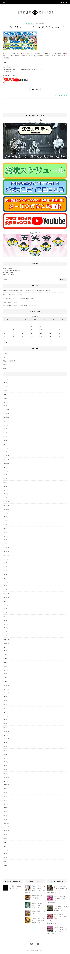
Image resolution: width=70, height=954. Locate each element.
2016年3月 (6, 857)
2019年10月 (6, 693)
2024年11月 (6, 459)
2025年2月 (6, 448)
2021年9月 (6, 605)
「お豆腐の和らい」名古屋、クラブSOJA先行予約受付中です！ (20, 306)
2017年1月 (6, 819)
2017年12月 (6, 777)
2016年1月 (6, 865)
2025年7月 (6, 428)
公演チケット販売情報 (9, 361)
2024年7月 (6, 475)
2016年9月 (6, 834)
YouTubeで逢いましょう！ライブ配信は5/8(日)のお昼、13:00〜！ (60, 929)
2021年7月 (6, 612)
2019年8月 (6, 700)
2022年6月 (6, 570)
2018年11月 (6, 735)
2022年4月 (6, 578)
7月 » (7, 343)
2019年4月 (6, 716)
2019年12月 (6, 685)
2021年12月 (6, 593)
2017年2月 (6, 815)
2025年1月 (6, 451)
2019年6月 (6, 708)
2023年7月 (6, 520)
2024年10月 (6, 463)
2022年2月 (6, 586)
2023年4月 (6, 532)
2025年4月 (6, 440)
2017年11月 (6, 781)
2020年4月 (6, 670)
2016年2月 (6, 861)
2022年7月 (6, 566)
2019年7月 (6, 704)
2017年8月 (6, 792)
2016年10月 (6, 831)
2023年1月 (6, 543)
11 (22, 329)
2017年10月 (6, 785)
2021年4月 (6, 624)
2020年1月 (6, 681)
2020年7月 (6, 658)
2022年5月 (6, 574)
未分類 (4, 368)
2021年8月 (6, 608)
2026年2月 (6, 402)
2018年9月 (6, 742)
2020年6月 (6, 662)
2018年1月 (6, 773)
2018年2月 (6, 769)
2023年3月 (6, 536)
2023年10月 (6, 509)
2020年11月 (6, 643)
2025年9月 (6, 421)
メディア (5, 357)
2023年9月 (6, 513)
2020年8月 (6, 654)
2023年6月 (6, 524)
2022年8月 (6, 562)
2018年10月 (6, 739)
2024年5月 (6, 482)
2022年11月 (6, 551)
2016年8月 (6, 838)
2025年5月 (6, 436)
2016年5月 (6, 850)
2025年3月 (6, 444)
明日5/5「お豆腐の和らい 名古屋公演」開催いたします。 (60, 898)
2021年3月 (6, 628)
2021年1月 (6, 635)
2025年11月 (6, 413)
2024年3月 (6, 490)
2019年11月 (6, 689)
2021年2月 (6, 631)
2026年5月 (6, 390)
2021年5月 (6, 620)
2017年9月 (6, 788)
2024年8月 (6, 471)
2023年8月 (6, 517)
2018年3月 (6, 765)
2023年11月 (6, 505)
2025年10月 (6, 417)
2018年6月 (6, 754)
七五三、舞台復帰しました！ (10, 302)
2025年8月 (6, 425)
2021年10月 (6, 601)
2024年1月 (6, 497)
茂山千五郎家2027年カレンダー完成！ (13, 294)
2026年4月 (6, 394)
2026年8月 (6, 379)
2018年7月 (6, 750)
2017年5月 (6, 804)
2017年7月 (6, 796)
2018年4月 (6, 762)
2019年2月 (6, 723)
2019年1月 (6, 727)
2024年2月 (6, 494)
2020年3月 (6, 674)
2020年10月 (6, 647)
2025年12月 (6, 409)
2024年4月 (6, 486)
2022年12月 (6, 547)
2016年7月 (6, 842)
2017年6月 (6, 800)
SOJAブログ (30, 23)
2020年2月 (6, 677)
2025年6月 (6, 432)
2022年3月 (6, 582)
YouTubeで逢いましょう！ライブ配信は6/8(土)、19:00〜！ (35, 27)
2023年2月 (6, 540)
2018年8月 (6, 746)
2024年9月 (6, 467)
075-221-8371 (10, 272)
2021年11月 (6, 597)
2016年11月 (6, 827)
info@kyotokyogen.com (13, 270)
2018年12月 (6, 731)
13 (41, 329)
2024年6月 (6, 478)
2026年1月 (6, 406)
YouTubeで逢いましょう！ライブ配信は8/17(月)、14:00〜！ (19, 298)
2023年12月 (6, 501)
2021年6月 (6, 616)
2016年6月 (6, 846)
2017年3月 (6, 811)
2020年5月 (6, 666)
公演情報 (5, 364)
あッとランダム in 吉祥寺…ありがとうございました (60, 888)
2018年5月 (6, 758)
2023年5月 (6, 528)
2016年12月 (6, 823)
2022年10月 (6, 555)
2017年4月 (6, 808)
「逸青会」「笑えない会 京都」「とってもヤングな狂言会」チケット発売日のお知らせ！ (27, 290)
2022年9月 (6, 559)
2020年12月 (6, 639)
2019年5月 (6, 712)
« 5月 (4, 343)
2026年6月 (6, 386)
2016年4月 (6, 854)
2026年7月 (6, 383)
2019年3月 (6, 720)
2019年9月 (6, 696)
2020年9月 (6, 651)
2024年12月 (6, 455)
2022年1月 (6, 589)
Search (63, 279)
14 (50, 329)
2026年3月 (6, 398)
